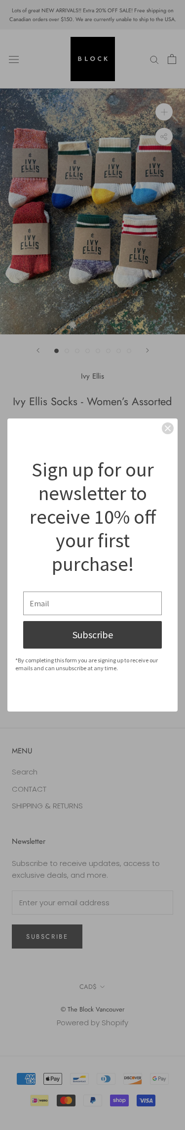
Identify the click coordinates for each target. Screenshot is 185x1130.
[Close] (168, 428)
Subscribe (93, 634)
